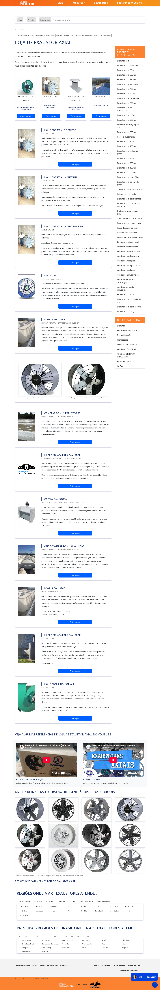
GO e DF (80, 936)
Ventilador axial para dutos (45, 36)
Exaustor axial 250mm (126, 163)
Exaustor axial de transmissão (124, 109)
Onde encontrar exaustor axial (128, 212)
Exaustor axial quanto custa (129, 223)
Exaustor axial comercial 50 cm (129, 300)
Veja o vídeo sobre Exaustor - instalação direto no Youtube (42, 783)
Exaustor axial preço (126, 311)
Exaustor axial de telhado (128, 172)
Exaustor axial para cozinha (129, 306)
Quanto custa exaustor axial (25, 36)
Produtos (78, 3)
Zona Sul (61, 901)
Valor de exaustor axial (127, 232)
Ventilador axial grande (127, 260)
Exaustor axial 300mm (126, 75)
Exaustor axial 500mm (126, 120)
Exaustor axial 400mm (126, 89)
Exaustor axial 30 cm (126, 70)
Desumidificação (124, 335)
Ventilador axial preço (126, 270)
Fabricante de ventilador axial (130, 237)
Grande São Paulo (86, 901)
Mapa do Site (134, 965)
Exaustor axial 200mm (126, 103)
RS (55, 936)
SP (37, 936)
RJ (19, 936)
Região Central (24, 901)
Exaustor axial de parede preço (128, 183)
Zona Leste (72, 901)
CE (72, 936)
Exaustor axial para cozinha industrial (129, 205)
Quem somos (101, 3)
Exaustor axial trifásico (127, 115)
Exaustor (121, 325)
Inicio (60, 3)
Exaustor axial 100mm (126, 146)
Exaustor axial (123, 60)
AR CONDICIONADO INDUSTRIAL (126, 355)
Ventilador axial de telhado (84, 36)
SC (49, 936)
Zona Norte (38, 901)
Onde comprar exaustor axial (130, 189)
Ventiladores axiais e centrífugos (126, 281)
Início (96, 965)
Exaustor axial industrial (127, 65)
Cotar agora (25, 116)
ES (31, 936)
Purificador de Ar (124, 361)
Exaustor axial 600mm (126, 132)
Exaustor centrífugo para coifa (128, 126)
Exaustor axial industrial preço (127, 152)
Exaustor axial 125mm (126, 168)
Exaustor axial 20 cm (126, 158)
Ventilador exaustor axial (64, 36)
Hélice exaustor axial (126, 137)
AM (88, 936)
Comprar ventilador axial (128, 242)
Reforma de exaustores (127, 330)
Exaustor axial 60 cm (126, 294)
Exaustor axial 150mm (126, 79)
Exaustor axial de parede (102, 36)
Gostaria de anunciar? (129, 3)
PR (43, 936)
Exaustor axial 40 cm (126, 93)
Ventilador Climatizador (127, 349)
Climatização (122, 340)
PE (60, 936)
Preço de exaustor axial (127, 228)
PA (94, 936)
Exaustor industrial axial (127, 246)
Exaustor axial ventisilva (127, 84)
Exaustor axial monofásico (128, 177)
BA (66, 936)
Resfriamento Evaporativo (128, 344)
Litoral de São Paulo (104, 901)
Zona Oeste (50, 901)
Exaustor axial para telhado (129, 199)
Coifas (120, 366)
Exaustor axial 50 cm (126, 141)
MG (25, 936)
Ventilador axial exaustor (128, 256)
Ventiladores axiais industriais (125, 288)
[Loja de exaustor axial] (26, 86)
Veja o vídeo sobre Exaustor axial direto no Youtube (105, 783)
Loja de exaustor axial (126, 194)
